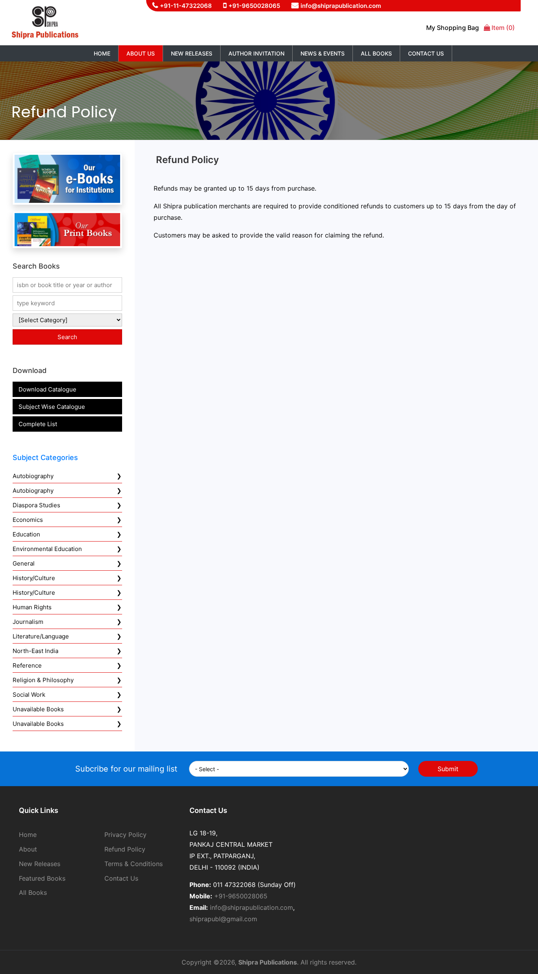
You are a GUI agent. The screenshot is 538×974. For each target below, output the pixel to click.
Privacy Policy (125, 835)
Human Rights (32, 607)
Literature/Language (41, 636)
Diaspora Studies (36, 505)
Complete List (38, 424)
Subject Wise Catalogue (52, 406)
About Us (140, 53)
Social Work (29, 694)
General (24, 563)
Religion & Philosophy (43, 680)
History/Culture (34, 578)
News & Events (323, 53)
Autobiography (33, 476)
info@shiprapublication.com (341, 5)
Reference (27, 665)
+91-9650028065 (254, 5)
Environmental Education (47, 549)
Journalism (28, 621)
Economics (28, 519)
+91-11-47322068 (186, 5)
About (28, 849)
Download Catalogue (47, 389)
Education (26, 534)
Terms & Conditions (133, 864)
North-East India (35, 651)
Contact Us (426, 53)
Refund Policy (124, 849)
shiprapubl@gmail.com (223, 919)
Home (102, 53)
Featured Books (42, 878)
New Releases (191, 53)
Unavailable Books (38, 709)
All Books (376, 53)
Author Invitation (256, 53)
